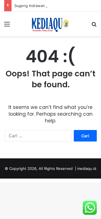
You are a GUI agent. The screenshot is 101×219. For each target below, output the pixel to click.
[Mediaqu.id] (50, 23)
